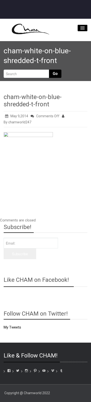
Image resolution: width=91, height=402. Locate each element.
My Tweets (12, 327)
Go (55, 73)
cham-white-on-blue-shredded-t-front (33, 100)
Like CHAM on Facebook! (36, 279)
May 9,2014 (19, 116)
